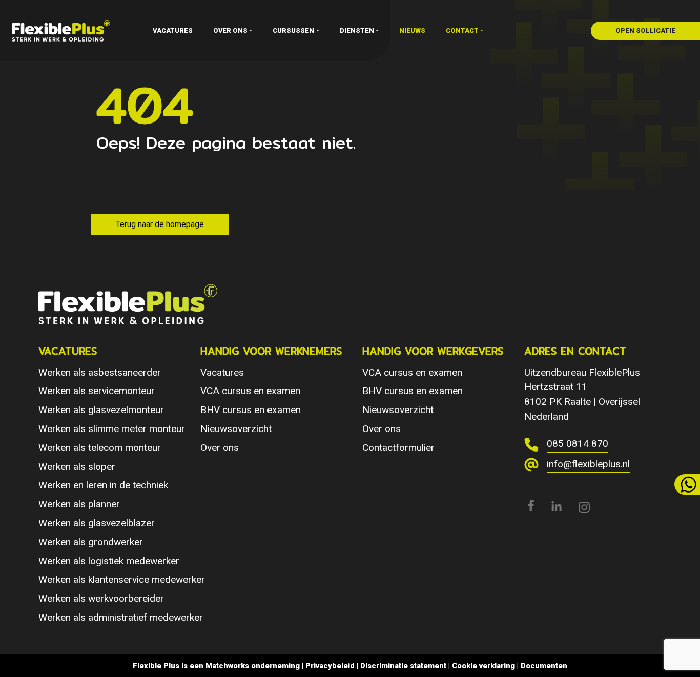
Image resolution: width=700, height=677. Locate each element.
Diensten (357, 30)
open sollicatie (645, 30)
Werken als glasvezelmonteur (101, 410)
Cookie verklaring (483, 665)
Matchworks (227, 665)
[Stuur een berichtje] (687, 484)
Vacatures (173, 30)
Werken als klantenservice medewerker (121, 579)
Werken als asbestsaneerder (99, 372)
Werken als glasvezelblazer (96, 523)
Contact (462, 30)
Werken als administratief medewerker (120, 617)
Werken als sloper (76, 467)
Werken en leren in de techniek (103, 485)
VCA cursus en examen (250, 391)
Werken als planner (79, 504)
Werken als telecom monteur (99, 448)
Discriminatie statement (403, 665)
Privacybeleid (330, 665)
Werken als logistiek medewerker (108, 561)
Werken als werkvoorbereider (101, 598)
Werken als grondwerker (90, 542)
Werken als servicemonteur (96, 391)
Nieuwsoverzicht (236, 429)
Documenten (544, 665)
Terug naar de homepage (160, 224)
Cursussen (293, 30)
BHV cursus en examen (250, 410)
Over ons (230, 30)
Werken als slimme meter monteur (111, 429)
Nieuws (412, 30)
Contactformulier (398, 448)
